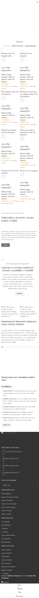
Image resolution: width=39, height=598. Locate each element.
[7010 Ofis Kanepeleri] (29, 171)
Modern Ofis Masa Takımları (10, 497)
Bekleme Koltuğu (6, 75)
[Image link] (8, 439)
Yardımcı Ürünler (6, 514)
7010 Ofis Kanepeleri (25, 184)
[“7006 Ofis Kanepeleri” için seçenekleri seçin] (22, 138)
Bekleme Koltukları (7, 570)
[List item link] (19, 462)
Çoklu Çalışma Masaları (8, 507)
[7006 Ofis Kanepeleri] (29, 132)
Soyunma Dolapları (7, 500)
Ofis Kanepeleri (6, 563)
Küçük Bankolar (6, 525)
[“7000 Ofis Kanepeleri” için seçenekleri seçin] (3, 59)
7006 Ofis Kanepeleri (25, 148)
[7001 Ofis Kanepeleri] (29, 55)
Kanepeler (4, 77)
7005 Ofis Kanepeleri (6, 145)
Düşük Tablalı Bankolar (8, 535)
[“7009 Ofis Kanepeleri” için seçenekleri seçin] (3, 176)
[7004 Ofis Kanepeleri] (29, 94)
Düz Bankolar (5, 522)
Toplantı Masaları (6, 511)
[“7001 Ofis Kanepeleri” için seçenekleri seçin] (22, 59)
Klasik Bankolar (5, 542)
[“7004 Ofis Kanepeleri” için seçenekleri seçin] (22, 100)
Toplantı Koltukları (6, 560)
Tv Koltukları (5, 573)
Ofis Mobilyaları (6, 494)
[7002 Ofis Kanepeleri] (10, 93)
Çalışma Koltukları (6, 553)
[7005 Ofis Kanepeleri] (10, 131)
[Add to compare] (13, 59)
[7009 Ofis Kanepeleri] (10, 172)
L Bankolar (4, 528)
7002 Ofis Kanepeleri (6, 107)
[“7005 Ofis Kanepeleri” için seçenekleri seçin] (3, 136)
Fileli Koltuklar (5, 556)
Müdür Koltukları (6, 550)
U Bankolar (4, 532)
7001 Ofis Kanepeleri (25, 69)
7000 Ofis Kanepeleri (6, 69)
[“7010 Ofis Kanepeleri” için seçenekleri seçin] (22, 174)
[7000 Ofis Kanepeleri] (10, 55)
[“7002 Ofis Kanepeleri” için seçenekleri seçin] (3, 97)
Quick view (8, 59)
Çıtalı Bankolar (5, 539)
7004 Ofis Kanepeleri (25, 109)
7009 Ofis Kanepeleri (6, 186)
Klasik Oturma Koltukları (8, 567)
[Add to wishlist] (3, 64)
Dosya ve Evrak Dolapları (9, 504)
